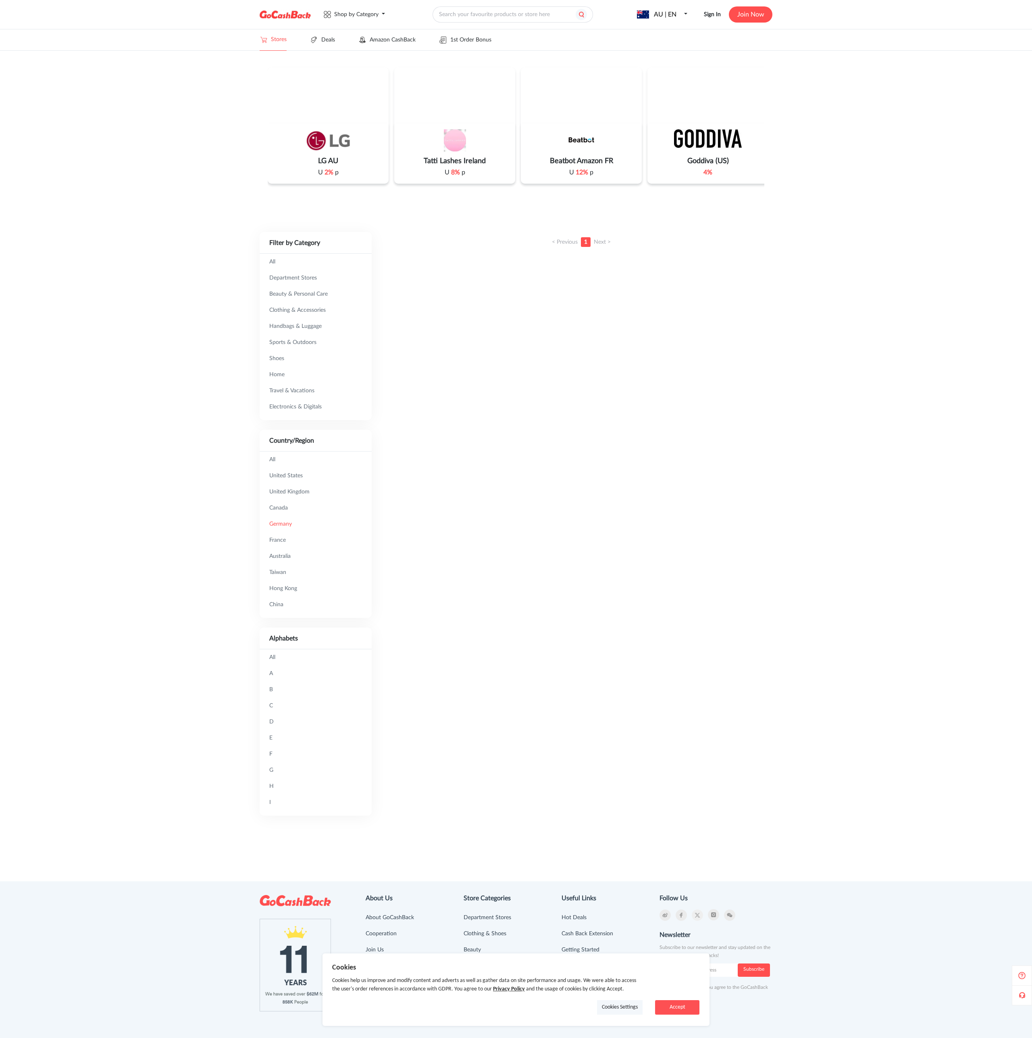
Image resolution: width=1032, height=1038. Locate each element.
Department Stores (487, 917)
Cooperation (381, 933)
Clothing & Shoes (485, 933)
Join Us (375, 950)
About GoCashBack (390, 917)
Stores (279, 39)
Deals (328, 40)
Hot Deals (574, 917)
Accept (677, 1007)
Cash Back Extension (587, 933)
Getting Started (580, 950)
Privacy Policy (509, 989)
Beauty (472, 950)
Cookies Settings (620, 1007)
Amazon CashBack (393, 40)
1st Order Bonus (470, 40)
